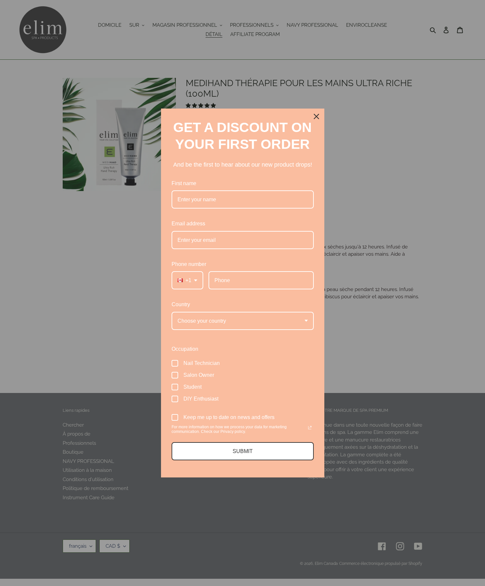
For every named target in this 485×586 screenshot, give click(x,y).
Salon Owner (198, 375)
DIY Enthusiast (200, 399)
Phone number (189, 264)
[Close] (316, 116)
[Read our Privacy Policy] (310, 428)
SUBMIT (243, 451)
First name (184, 183)
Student (192, 387)
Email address (188, 223)
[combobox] (187, 280)
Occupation (185, 349)
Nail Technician (201, 363)
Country (181, 304)
